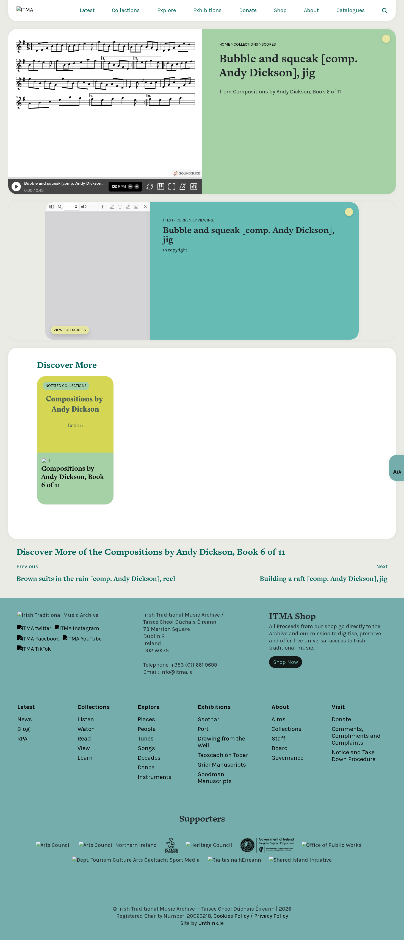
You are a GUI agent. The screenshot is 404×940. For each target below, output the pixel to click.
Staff (278, 738)
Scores (269, 44)
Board (280, 748)
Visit (338, 707)
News (24, 719)
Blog (23, 729)
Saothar (208, 719)
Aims (279, 719)
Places (146, 719)
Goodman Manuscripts (215, 778)
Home (224, 44)
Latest (87, 10)
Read (84, 738)
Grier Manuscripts (222, 764)
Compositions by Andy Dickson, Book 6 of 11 (194, 551)
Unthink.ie (211, 923)
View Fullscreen (70, 330)
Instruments (154, 777)
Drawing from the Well (221, 742)
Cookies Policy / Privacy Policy (251, 916)
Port (203, 729)
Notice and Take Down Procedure (353, 756)
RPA (22, 738)
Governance (287, 757)
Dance (146, 767)
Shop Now (285, 662)
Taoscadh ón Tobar (223, 755)
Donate (248, 10)
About (311, 10)
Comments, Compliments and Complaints (356, 735)
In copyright (175, 250)
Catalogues (350, 10)
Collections (126, 10)
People (147, 729)
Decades (149, 757)
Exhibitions (207, 10)
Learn (85, 757)
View (84, 748)
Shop (280, 10)
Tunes (146, 738)
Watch (86, 729)
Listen (86, 719)
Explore (166, 10)
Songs (146, 748)
